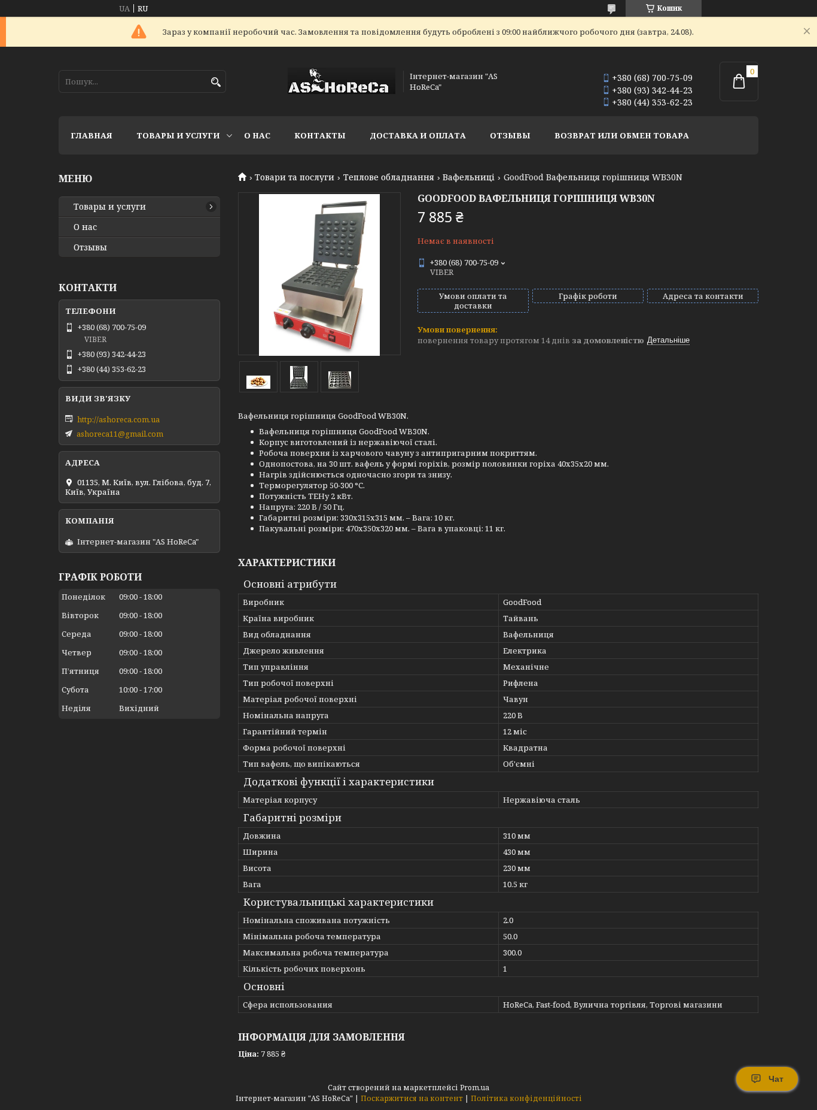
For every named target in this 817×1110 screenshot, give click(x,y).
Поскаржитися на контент (412, 1098)
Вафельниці (469, 177)
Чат (776, 1079)
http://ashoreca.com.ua (118, 419)
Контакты (320, 135)
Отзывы (510, 135)
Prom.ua (474, 1087)
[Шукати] (215, 82)
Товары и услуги (178, 135)
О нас (257, 135)
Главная (91, 135)
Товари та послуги (294, 177)
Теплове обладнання (388, 177)
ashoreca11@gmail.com (120, 433)
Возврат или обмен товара (621, 135)
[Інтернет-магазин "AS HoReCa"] (341, 82)
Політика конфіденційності (526, 1098)
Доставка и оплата (418, 135)
